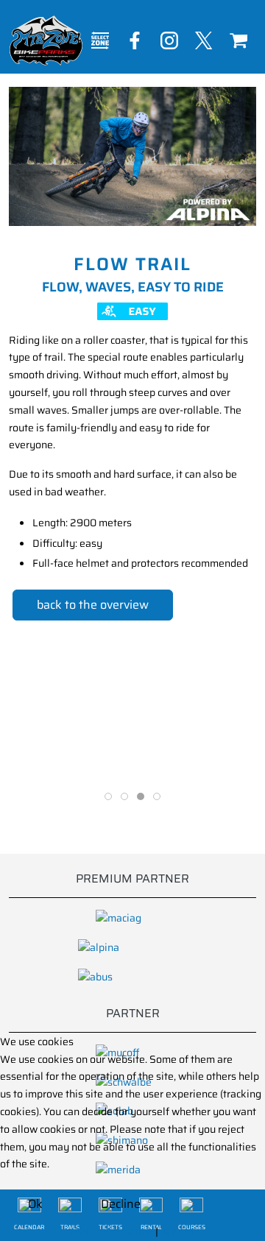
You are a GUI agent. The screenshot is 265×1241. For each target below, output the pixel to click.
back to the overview (93, 604)
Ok (35, 1204)
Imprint (177, 1231)
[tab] (108, 796)
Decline (121, 1204)
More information (112, 1231)
